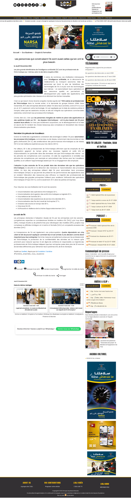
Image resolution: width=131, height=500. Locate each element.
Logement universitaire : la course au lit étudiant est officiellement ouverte (31, 309)
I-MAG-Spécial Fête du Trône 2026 (103, 203)
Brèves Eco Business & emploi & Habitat (59, 314)
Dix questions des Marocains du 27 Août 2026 (100, 76)
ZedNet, (24, 251)
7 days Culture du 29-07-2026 (101, 207)
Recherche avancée (92, 92)
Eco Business (27, 52)
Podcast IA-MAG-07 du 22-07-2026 (102, 242)
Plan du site (60, 495)
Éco (30, 18)
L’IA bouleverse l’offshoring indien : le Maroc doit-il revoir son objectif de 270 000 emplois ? (66, 309)
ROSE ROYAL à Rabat (93, 358)
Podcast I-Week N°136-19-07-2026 (102, 245)
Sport (65, 18)
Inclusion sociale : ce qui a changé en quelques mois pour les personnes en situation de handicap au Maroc (44, 21)
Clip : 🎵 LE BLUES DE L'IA (98, 306)
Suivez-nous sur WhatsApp (68, 329)
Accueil (16, 52)
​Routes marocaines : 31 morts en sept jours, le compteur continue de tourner (100, 84)
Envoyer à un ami (33, 269)
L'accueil (18, 18)
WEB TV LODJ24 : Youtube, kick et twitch (101, 144)
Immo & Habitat (21, 314)
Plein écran (113, 151)
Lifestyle (50, 18)
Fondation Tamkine (45, 251)
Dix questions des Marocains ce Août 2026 (99, 73)
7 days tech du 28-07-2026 (100, 210)
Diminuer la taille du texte (45, 275)
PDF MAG (108, 18)
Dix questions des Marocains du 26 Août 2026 (100, 80)
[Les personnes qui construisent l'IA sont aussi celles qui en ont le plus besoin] (28, 76)
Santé (43, 18)
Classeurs (106, 189)
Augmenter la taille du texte (73, 269)
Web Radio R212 (104, 487)
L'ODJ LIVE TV (78, 486)
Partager (62, 275)
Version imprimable (51, 269)
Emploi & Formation (43, 52)
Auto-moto (73, 18)
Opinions (82, 18)
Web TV (101, 18)
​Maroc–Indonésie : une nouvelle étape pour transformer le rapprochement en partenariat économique (100, 256)
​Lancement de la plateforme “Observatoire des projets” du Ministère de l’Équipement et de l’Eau (108, 344)
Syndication (70, 495)
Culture (58, 18)
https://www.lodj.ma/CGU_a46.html (101, 180)
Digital (36, 18)
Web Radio (92, 18)
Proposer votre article (52, 486)
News (25, 18)
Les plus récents (93, 190)
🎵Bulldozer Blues (96, 303)
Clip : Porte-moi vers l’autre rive (101, 291)
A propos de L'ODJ (27, 486)
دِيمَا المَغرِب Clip (95, 294)
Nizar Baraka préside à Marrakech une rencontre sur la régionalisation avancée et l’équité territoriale (101, 317)
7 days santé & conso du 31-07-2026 (104, 200)
